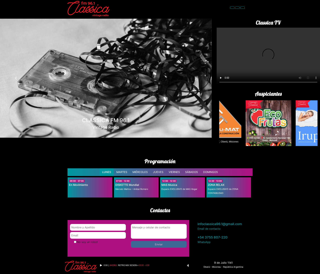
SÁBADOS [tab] (191, 172)
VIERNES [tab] (174, 172)
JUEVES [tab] (158, 172)
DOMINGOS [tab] (210, 172)
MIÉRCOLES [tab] (140, 172)
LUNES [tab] (106, 172)
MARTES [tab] (121, 172)
